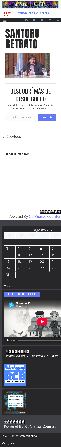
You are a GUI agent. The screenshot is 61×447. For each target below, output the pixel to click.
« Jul (8, 285)
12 (30, 255)
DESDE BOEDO (29, 436)
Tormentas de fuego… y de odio (33, 13)
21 (53, 262)
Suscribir (46, 117)
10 (8, 255)
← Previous (11, 136)
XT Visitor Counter (45, 216)
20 (42, 262)
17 (7, 262)
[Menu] (4, 20)
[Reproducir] (8, 340)
